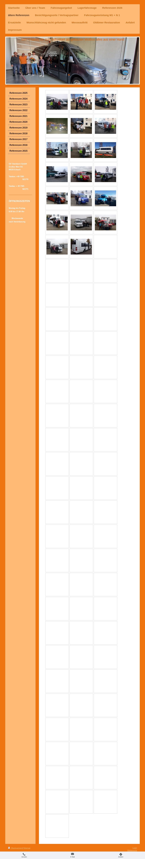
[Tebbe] (81, 222)
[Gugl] (105, 150)
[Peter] (105, 126)
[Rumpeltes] (105, 222)
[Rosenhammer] (105, 174)
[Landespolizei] (57, 174)
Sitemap (27, 848)
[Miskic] (81, 150)
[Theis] (81, 102)
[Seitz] (81, 174)
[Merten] (81, 247)
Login (135, 848)
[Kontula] (105, 102)
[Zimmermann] (57, 126)
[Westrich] (105, 198)
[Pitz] (57, 222)
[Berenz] (81, 126)
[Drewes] (57, 150)
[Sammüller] (81, 198)
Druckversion (17, 848)
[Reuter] (57, 247)
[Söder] (57, 198)
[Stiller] (57, 102)
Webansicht (132, 850)
